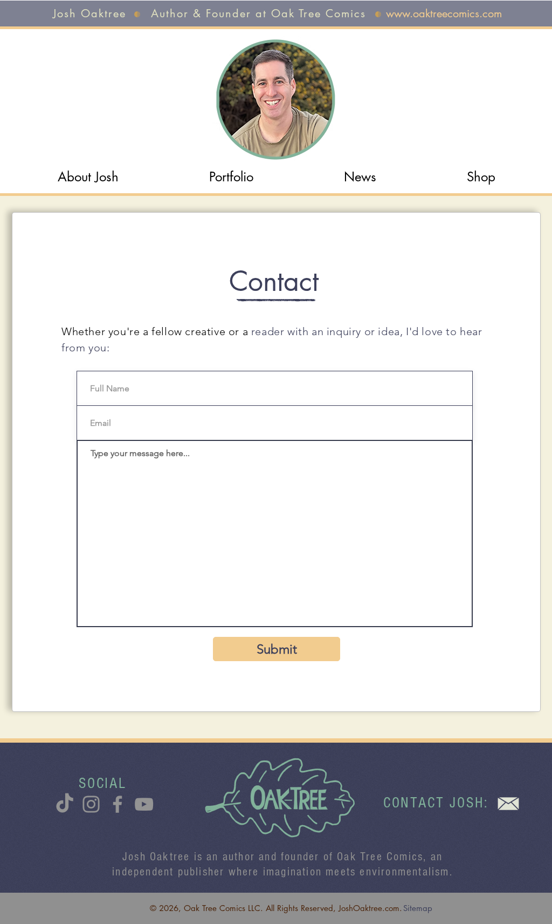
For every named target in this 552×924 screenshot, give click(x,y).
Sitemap (417, 908)
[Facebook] (117, 804)
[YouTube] (144, 804)
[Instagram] (91, 804)
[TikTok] (64, 804)
